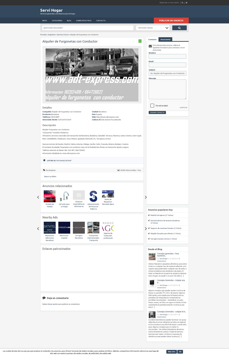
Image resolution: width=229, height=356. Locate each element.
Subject (152, 70)
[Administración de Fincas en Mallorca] (85, 202)
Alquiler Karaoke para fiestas (162, 233)
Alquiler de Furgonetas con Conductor (70, 41)
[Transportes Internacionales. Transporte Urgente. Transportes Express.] (85, 233)
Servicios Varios (63, 34)
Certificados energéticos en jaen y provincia (114, 206)
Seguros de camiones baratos (162, 228)
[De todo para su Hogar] (56, 202)
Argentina (51, 34)
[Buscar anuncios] (179, 27)
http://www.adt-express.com (107, 117)
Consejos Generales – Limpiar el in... (171, 312)
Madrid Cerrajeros (158, 215)
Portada (43, 34)
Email (151, 61)
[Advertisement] (158, 11)
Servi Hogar (51, 10)
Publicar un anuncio (171, 20)
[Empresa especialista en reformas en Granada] (70, 199)
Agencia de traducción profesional (99, 235)
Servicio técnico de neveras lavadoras (165, 220)
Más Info (171, 352)
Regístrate (164, 2)
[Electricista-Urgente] (56, 233)
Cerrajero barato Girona (160, 239)
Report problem (50, 176)
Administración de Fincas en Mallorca (85, 206)
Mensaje (152, 78)
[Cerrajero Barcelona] (70, 233)
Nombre (152, 53)
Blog (69, 20)
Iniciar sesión (174, 2)
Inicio (44, 20)
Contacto (101, 20)
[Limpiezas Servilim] (114, 225)
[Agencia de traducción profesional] (99, 231)
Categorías (57, 20)
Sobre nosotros (83, 20)
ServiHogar (164, 258)
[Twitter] (186, 2)
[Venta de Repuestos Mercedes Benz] (99, 197)
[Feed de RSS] (183, 2)
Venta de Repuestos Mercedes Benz (99, 201)
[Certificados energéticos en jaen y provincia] (114, 202)
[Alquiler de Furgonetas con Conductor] (92, 102)
